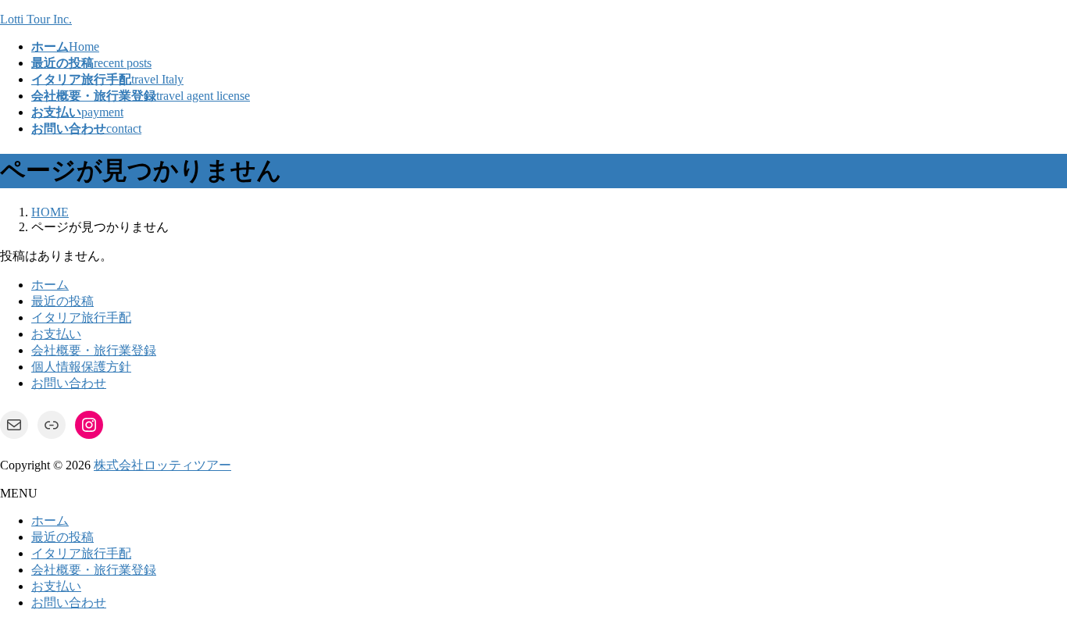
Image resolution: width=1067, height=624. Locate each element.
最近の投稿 (62, 301)
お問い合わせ (68, 383)
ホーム (50, 284)
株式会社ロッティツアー (162, 465)
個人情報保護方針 (81, 366)
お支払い (56, 334)
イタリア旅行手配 (81, 317)
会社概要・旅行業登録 (93, 350)
